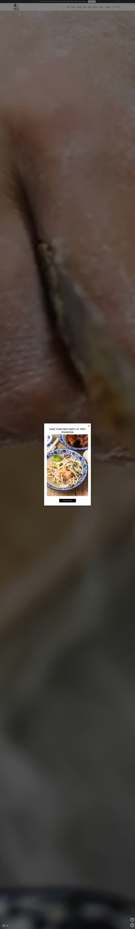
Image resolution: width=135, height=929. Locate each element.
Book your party (67, 501)
